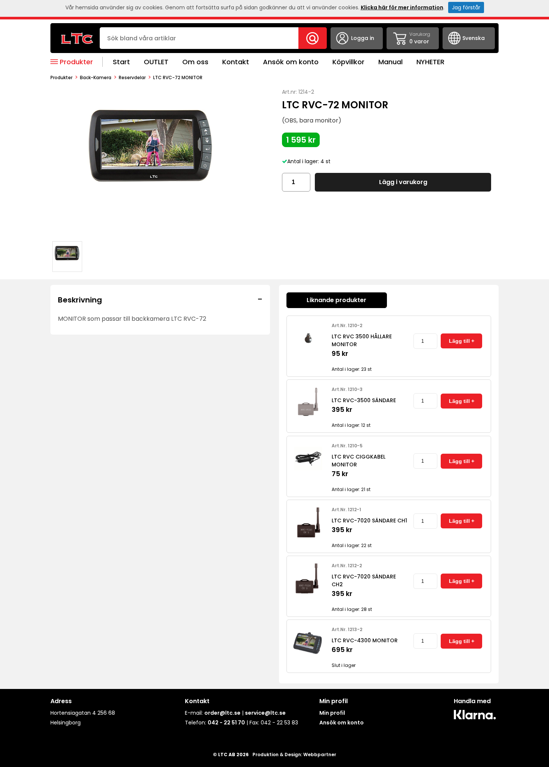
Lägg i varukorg (403, 182)
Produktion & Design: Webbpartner (294, 754)
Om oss (195, 61)
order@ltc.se (222, 713)
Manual (390, 61)
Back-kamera (95, 77)
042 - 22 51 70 (226, 722)
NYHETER (430, 61)
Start (121, 61)
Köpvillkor (348, 61)
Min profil (332, 713)
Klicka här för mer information (402, 7)
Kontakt (235, 61)
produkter (61, 77)
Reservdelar (132, 77)
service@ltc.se (265, 713)
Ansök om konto (291, 61)
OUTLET (156, 61)
